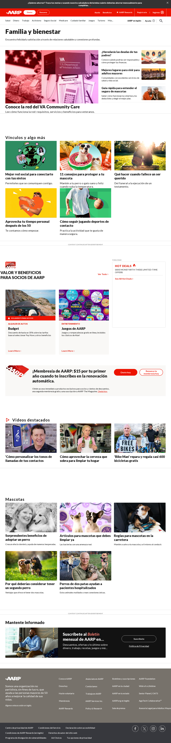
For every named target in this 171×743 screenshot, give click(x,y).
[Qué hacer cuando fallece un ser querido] (140, 155)
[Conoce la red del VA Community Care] (51, 76)
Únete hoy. (102, 391)
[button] (161, 21)
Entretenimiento (71, 324)
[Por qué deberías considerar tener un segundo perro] (31, 566)
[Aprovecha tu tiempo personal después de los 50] (31, 203)
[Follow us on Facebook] (135, 728)
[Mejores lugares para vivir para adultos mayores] (153, 75)
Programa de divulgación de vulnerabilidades (25, 737)
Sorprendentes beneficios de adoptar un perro (26, 537)
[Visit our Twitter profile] (144, 728)
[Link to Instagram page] (153, 728)
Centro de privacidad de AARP (19, 727)
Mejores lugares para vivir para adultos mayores (121, 71)
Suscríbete (139, 639)
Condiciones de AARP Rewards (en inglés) (24, 733)
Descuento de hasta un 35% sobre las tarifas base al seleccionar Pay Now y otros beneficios (29, 333)
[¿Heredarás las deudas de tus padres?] (153, 57)
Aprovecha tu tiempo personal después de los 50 (27, 223)
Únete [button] (29, 12)
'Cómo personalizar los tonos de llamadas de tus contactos (28, 459)
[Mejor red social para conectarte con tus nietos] (31, 155)
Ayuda (97, 12)
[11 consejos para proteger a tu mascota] (85, 155)
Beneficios (107, 12)
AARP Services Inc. (94, 701)
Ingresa (156, 12)
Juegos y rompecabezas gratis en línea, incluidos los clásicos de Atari (83, 333)
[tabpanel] (146, 21)
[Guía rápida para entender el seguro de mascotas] (153, 93)
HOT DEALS (123, 266)
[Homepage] (14, 12)
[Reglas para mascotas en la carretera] (140, 517)
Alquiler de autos (18, 324)
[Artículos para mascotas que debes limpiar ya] (85, 517)
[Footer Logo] (26, 678)
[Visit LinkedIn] (162, 728)
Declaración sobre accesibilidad (80, 727)
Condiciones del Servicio (49, 727)
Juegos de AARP (74, 328)
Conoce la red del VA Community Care (42, 106)
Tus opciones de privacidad (79, 737)
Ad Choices (56, 737)
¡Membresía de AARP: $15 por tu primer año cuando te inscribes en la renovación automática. (69, 376)
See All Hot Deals (123, 278)
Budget (13, 328)
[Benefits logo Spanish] (11, 268)
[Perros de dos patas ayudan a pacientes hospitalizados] (85, 566)
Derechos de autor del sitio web (62, 733)
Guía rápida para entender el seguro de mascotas (119, 89)
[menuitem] (7, 22)
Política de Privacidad (139, 646)
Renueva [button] (43, 12)
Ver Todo (102, 274)
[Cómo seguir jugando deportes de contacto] (85, 203)
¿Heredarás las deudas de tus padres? (119, 53)
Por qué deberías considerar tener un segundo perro (30, 586)
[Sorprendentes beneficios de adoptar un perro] (31, 517)
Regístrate (142, 12)
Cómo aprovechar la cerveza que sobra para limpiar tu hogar (83, 459)
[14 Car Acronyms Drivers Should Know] (44, 469)
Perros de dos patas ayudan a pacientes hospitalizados (81, 586)
